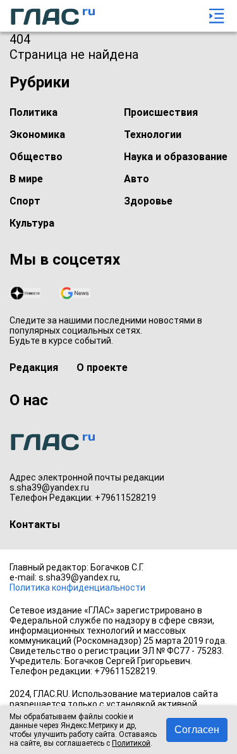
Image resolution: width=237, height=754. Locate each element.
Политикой (131, 743)
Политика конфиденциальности (77, 587)
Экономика (37, 135)
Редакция (33, 367)
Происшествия (161, 112)
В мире (26, 179)
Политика (33, 112)
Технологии (152, 135)
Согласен (196, 729)
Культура (31, 223)
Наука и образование (176, 157)
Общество (36, 157)
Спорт (24, 201)
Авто (136, 179)
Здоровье (148, 201)
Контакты (34, 524)
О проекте (102, 367)
